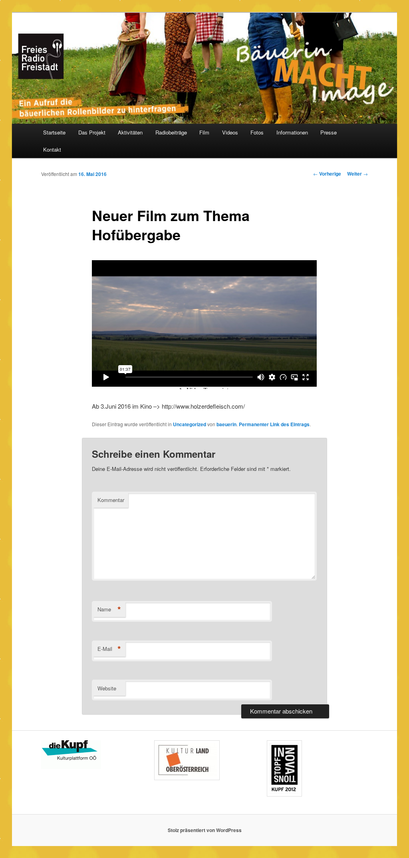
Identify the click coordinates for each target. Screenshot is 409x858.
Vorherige (327, 173)
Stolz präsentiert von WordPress (205, 830)
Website (106, 688)
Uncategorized (189, 424)
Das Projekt (91, 132)
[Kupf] (71, 767)
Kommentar (110, 500)
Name (109, 609)
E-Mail (109, 649)
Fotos (257, 132)
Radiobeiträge (171, 132)
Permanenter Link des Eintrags (274, 424)
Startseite (54, 132)
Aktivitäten (130, 132)
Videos (230, 132)
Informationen (292, 132)
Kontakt (52, 149)
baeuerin (226, 424)
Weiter (357, 173)
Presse (328, 132)
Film (204, 132)
